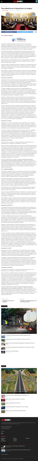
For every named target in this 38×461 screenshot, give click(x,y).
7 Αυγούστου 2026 (8, 336)
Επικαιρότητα (18, 10)
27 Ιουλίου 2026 (4, 392)
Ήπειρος (14, 438)
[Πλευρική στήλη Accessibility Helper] (37, 1)
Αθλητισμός (3, 438)
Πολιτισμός (28, 438)
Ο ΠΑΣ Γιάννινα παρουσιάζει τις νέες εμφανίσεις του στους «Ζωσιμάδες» (17, 406)
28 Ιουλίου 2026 (8, 396)
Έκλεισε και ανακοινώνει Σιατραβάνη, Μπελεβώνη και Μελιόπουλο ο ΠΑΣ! (17, 395)
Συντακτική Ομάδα (5, 10)
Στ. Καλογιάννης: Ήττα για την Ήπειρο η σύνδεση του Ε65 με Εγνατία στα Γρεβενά (15, 391)
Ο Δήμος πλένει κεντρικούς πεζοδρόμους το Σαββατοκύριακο (12, 331)
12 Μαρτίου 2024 (12, 10)
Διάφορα (2, 439)
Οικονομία (15, 439)
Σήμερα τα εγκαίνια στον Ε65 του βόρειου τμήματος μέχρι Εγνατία (16, 410)
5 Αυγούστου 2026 (8, 400)
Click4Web (21, 458)
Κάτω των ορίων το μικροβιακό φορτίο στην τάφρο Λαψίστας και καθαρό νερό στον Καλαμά (20, 347)
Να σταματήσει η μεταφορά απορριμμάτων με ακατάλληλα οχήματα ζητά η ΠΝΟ (18, 335)
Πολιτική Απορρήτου (4, 454)
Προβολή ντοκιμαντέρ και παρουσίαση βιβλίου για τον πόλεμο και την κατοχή (18, 339)
